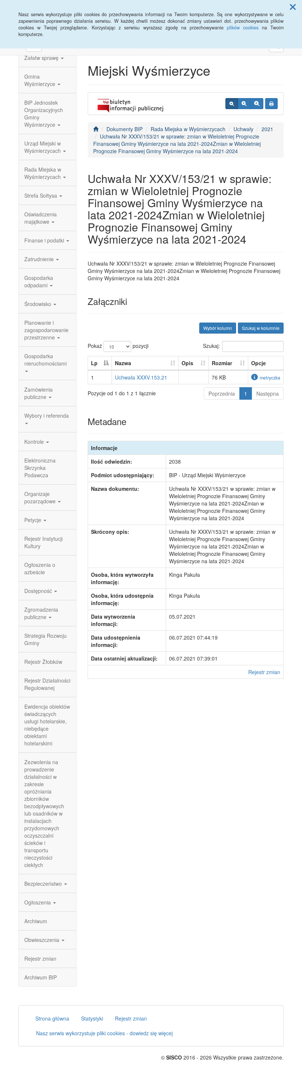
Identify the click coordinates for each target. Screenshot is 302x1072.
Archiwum (35, 921)
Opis (187, 363)
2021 (267, 129)
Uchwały (243, 129)
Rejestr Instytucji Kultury (43, 542)
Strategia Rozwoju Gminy (45, 639)
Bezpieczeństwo (43, 883)
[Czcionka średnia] (244, 103)
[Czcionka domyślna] (231, 103)
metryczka (270, 377)
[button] (292, 6)
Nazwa (123, 363)
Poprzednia (221, 393)
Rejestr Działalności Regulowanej (47, 684)
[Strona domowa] (95, 129)
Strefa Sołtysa (41, 195)
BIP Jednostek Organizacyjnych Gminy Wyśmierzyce (43, 113)
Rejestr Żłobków (43, 661)
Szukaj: (211, 345)
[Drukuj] (271, 103)
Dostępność (38, 590)
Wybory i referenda (46, 415)
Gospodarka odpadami (38, 281)
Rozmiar (222, 363)
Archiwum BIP (40, 977)
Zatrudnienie (39, 259)
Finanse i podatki (45, 240)
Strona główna (52, 1018)
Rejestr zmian (40, 958)
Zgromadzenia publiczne (41, 613)
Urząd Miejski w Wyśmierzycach (43, 147)
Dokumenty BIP (124, 129)
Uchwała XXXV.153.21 (141, 377)
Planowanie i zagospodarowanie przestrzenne (46, 330)
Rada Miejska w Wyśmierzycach (43, 173)
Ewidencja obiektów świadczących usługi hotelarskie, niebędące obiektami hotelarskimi (47, 725)
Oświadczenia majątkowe (40, 218)
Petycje (33, 520)
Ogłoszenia (38, 902)
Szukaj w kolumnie (261, 328)
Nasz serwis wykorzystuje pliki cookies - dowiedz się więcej (104, 1033)
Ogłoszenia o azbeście (39, 568)
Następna (267, 393)
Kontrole (34, 441)
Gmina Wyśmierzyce (40, 80)
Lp (94, 363)
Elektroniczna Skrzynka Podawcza (40, 468)
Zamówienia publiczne (38, 393)
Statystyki (92, 1018)
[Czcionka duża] (256, 103)
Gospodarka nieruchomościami (45, 359)
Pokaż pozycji (118, 345)
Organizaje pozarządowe (40, 497)
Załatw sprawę (42, 57)
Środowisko (38, 303)
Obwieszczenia (42, 939)
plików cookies (243, 27)
